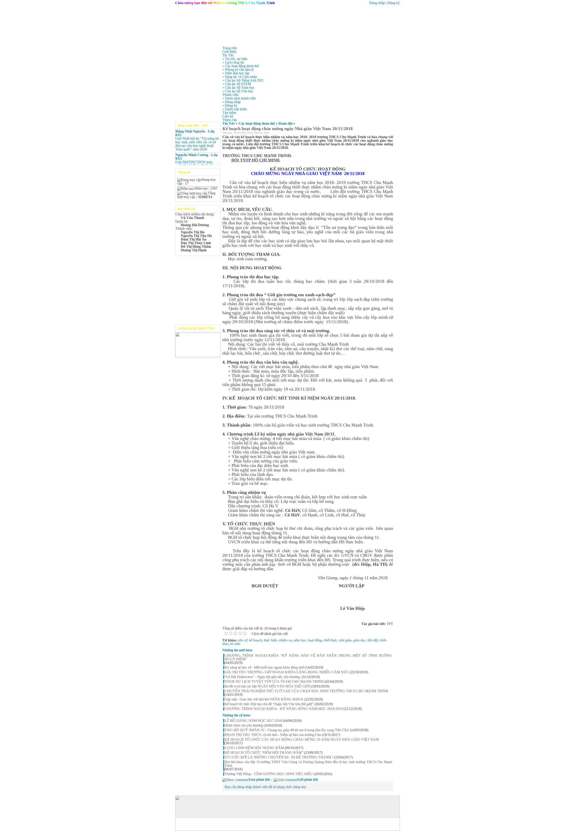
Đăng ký (393, 3)
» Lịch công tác (233, 62)
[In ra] (385, 133)
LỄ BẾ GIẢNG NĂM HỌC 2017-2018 (253, 721)
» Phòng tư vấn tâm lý (238, 69)
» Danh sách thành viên (239, 98)
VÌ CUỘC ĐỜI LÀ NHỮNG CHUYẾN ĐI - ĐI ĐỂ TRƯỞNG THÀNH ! (279, 757)
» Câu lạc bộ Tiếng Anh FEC (243, 80)
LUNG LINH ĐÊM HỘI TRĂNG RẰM (254, 748)
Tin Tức (228, 123)
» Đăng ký (229, 105)
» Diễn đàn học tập (235, 73)
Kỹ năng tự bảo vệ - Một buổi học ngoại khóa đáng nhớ (264, 667)
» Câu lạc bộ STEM (236, 84)
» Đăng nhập (231, 102)
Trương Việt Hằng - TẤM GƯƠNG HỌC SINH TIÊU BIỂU (269, 774)
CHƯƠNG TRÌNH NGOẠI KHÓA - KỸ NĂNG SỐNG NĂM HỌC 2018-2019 (284, 709)
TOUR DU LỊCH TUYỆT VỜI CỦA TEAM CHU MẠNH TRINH (274, 681)
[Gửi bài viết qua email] (379, 133)
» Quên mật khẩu (234, 109)
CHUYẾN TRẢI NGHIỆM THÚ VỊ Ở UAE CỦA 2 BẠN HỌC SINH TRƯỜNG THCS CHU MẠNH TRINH (306, 691)
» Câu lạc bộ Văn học (237, 91)
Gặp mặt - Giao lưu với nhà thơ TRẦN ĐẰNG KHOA (264, 699)
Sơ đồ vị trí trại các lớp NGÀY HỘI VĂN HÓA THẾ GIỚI (267, 686)
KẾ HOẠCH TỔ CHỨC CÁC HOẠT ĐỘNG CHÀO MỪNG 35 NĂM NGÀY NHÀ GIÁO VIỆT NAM (302, 739)
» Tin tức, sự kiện (234, 59)
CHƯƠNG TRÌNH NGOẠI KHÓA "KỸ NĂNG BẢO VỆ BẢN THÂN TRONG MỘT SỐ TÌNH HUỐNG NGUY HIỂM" (308, 657)
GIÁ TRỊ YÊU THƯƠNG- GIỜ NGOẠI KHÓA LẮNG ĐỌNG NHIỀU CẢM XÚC (287, 672)
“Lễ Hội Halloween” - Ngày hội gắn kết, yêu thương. (263, 677)
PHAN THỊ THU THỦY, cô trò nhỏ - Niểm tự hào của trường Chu (273, 735)
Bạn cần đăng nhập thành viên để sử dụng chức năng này (265, 787)
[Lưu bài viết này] (391, 133)
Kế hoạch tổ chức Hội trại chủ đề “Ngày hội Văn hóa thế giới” (269, 704)
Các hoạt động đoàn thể (257, 123)
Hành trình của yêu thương (244, 725)
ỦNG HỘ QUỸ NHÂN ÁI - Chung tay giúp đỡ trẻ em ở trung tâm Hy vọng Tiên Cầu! (287, 730)
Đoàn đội (285, 123)
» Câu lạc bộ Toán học (238, 87)
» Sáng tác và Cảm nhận (239, 77)
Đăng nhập (377, 3)
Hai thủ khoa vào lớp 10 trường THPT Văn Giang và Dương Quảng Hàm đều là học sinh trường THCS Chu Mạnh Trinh (308, 763)
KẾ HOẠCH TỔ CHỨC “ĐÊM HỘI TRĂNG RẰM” (264, 752)
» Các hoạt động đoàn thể (240, 66)
